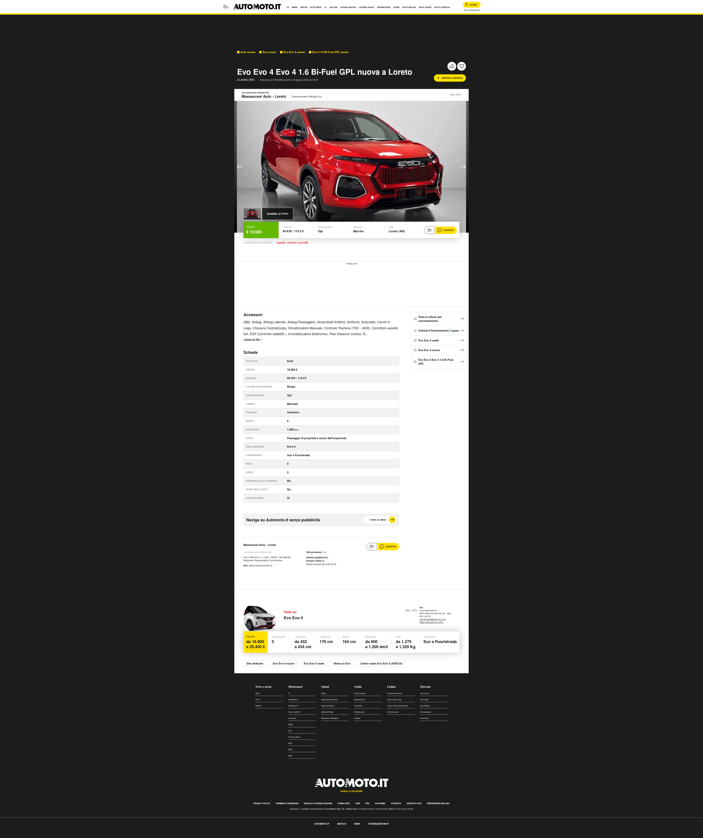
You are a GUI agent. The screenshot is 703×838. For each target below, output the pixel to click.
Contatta (448, 230)
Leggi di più (251, 340)
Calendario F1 (293, 699)
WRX (290, 756)
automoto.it (321, 823)
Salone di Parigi (327, 712)
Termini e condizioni (287, 803)
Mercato (425, 686)
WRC (290, 749)
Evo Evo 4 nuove (294, 52)
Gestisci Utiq (414, 803)
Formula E (292, 718)
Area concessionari (472, 10)
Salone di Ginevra (328, 706)
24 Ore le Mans (294, 737)
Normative (358, 706)
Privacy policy (262, 803)
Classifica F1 (293, 706)
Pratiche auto (359, 712)
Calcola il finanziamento (434, 330)
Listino (391, 686)
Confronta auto (393, 712)
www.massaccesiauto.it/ (260, 565)
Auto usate (424, 699)
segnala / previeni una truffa (292, 242)
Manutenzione (359, 699)
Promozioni (424, 718)
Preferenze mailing (438, 803)
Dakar (290, 724)
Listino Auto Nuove (394, 693)
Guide (358, 686)
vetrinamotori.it (378, 823)
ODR (357, 803)
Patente (357, 718)
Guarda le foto (277, 213)
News (257, 693)
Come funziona (360, 693)
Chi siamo (380, 803)
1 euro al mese (377, 519)
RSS (367, 803)
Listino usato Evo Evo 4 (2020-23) (381, 663)
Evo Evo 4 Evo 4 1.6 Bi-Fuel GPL (435, 362)
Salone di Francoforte (329, 699)
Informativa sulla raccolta (16, 836)
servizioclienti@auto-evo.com (433, 619)
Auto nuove (247, 52)
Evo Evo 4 (293, 618)
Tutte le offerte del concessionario (429, 319)
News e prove (263, 686)
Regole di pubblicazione (318, 803)
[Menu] (226, 6)
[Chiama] (429, 230)
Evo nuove (269, 52)
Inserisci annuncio (452, 78)
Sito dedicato (254, 663)
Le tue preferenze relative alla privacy (57, 836)
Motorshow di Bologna (329, 718)
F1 (289, 693)
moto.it (341, 823)
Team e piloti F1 (294, 712)
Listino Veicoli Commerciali (397, 706)
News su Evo (342, 663)
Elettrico (258, 706)
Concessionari (425, 712)
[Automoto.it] (257, 6)
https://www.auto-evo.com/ (431, 622)
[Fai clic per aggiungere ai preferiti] (461, 66)
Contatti (396, 803)
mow (357, 823)
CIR (289, 731)
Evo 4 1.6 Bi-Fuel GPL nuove (330, 52)
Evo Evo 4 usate (428, 340)
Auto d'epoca (425, 706)
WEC (290, 743)
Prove (257, 699)
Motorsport (295, 686)
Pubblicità (344, 803)
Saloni (325, 686)
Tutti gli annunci (314, 552)
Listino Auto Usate (394, 699)
